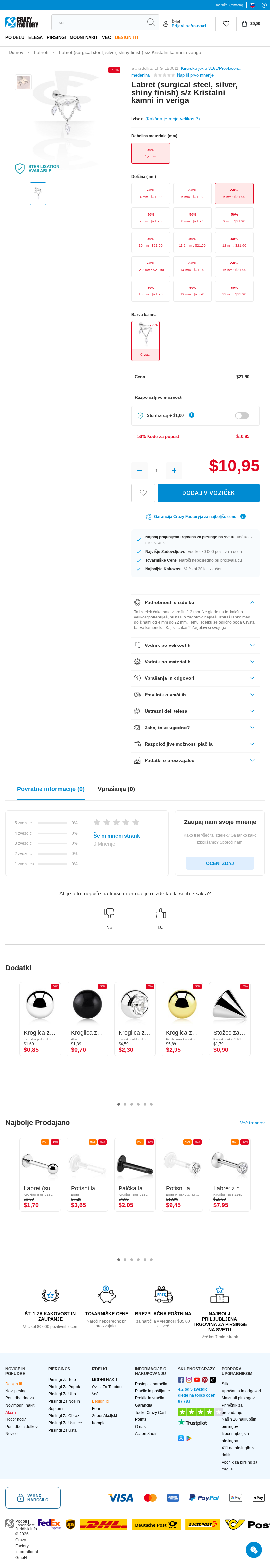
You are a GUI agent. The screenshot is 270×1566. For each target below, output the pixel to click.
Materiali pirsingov (238, 1398)
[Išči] (151, 22)
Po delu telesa (24, 37)
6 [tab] (151, 1104)
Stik (225, 1384)
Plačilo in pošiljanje (152, 1391)
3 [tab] (131, 1104)
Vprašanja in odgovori (241, 1391)
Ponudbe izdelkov (21, 1426)
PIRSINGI (56, 37)
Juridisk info (26, 1529)
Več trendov (252, 1122)
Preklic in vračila (149, 1398)
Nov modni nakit (19, 1405)
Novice (11, 1433)
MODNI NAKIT (84, 37)
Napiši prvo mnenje (195, 75)
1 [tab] (118, 1104)
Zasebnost (24, 1525)
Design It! (126, 37)
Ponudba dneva (19, 1398)
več (106, 37)
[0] (226, 24)
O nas (140, 1426)
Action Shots (146, 1433)
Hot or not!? (15, 1419)
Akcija (10, 1412)
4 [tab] (138, 1104)
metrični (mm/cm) (229, 5)
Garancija (143, 1405)
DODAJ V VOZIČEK (208, 492)
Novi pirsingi (16, 1391)
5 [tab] (145, 1104)
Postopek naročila (151, 1384)
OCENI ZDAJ (220, 863)
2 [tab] (125, 1104)
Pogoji (21, 1521)
